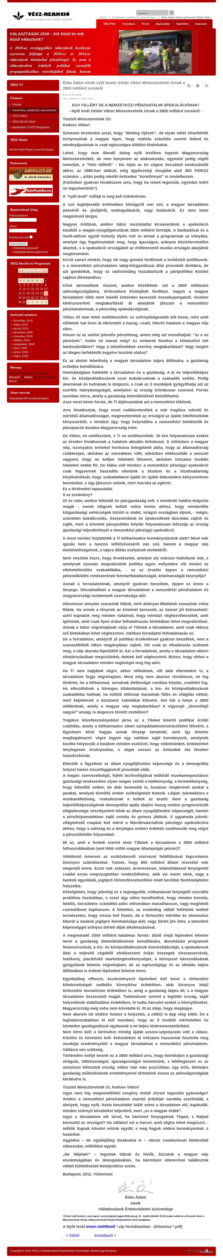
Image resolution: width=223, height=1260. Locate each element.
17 (24, 293)
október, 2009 (22, 340)
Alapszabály (163, 23)
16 (20, 293)
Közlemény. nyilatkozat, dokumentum (134, 17)
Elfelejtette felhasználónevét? (31, 252)
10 (24, 289)
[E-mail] (205, 86)
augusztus (29, 270)
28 (41, 297)
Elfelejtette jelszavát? (26, 248)
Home (103, 17)
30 (20, 302)
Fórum (145, 23)
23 (20, 297)
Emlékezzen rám (19, 237)
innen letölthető (100, 1226)
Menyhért (14, 377)
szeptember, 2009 (24, 344)
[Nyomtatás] (197, 86)
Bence (13, 381)
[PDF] (189, 86)
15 (45, 289)
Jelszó (13, 226)
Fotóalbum (128, 23)
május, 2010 (21, 324)
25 (28, 297)
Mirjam (28, 377)
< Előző (72, 1235)
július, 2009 (20, 348)
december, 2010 (23, 320)
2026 (40, 270)
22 (45, 293)
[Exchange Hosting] (206, 1251)
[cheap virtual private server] (192, 1251)
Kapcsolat (201, 23)
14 (41, 289)
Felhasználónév (18, 215)
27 (37, 297)
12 (32, 289)
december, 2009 (23, 332)
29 (45, 297)
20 (37, 293)
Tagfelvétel (182, 23)
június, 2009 (21, 352)
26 (32, 297)
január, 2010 (21, 328)
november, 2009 (23, 336)
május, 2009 (21, 356)
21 (41, 293)
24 (24, 297)
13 (37, 289)
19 (32, 293)
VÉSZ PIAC (109, 23)
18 (28, 293)
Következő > (105, 1235)
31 (24, 302)
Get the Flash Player (21, 149)
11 (28, 289)
